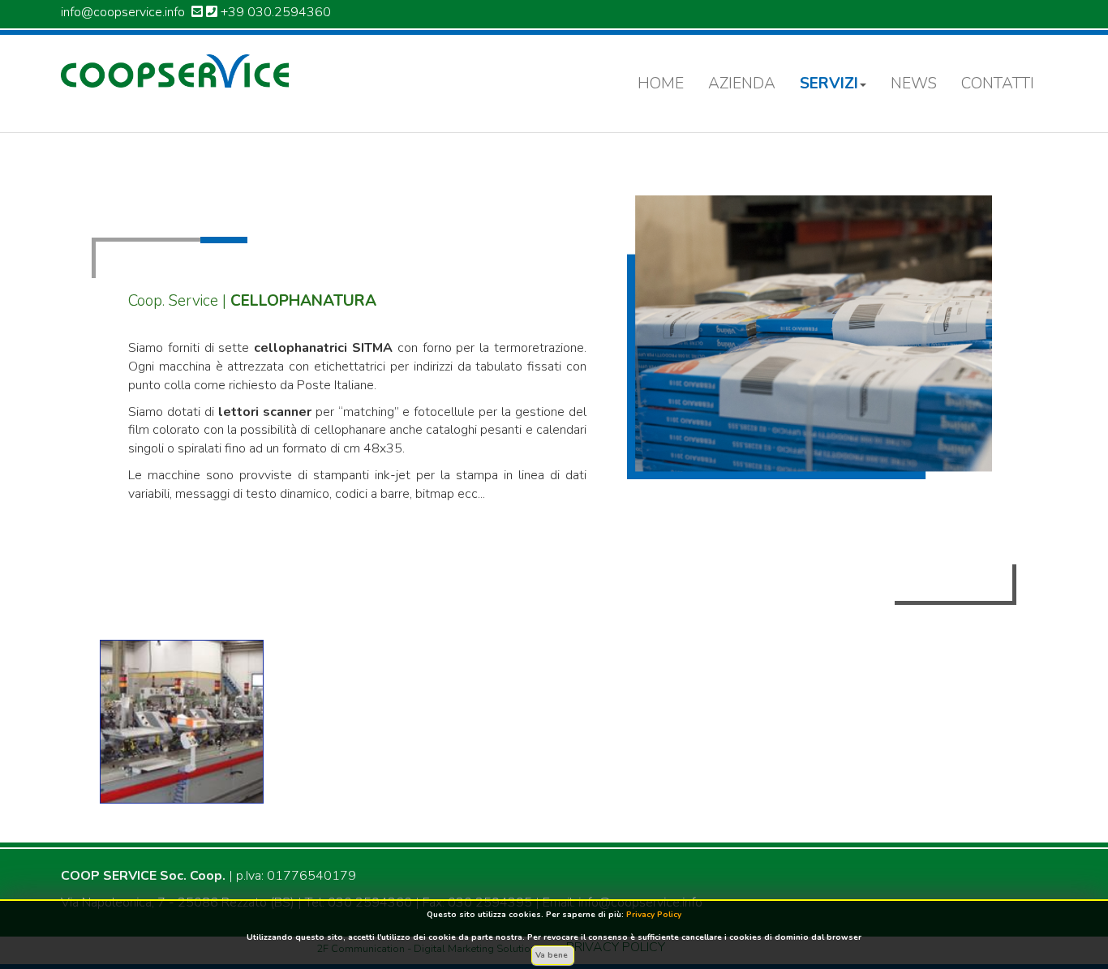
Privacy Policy (653, 914)
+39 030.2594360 (276, 12)
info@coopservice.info (123, 12)
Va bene (552, 955)
